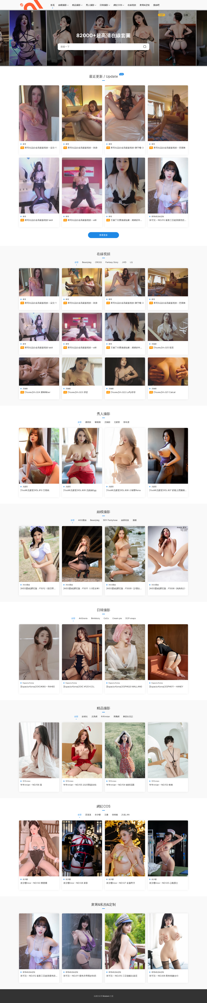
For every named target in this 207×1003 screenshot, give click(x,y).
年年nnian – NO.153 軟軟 (161, 784)
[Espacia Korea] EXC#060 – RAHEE (37, 686)
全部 (76, 262)
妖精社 (85, 716)
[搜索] (170, 15)
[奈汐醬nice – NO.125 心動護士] (168, 848)
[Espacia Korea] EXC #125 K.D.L (78, 686)
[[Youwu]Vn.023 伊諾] (82, 371)
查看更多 (103, 235)
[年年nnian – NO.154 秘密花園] (125, 750)
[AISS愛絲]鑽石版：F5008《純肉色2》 (167, 588)
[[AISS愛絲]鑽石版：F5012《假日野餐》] (39, 554)
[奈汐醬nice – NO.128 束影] (82, 848)
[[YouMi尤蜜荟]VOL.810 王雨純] (39, 456)
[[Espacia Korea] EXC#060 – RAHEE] (39, 652)
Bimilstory (95, 618)
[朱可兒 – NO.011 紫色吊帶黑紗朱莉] (82, 941)
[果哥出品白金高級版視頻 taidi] (39, 185)
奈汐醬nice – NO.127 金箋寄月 (120, 883)
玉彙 (106, 814)
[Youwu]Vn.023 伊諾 (76, 392)
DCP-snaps (130, 618)
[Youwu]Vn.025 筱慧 (162, 347)
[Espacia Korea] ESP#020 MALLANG (124, 686)
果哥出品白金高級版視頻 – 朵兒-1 (38, 147)
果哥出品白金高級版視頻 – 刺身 (80, 147)
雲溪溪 (88, 814)
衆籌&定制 (145, 5)
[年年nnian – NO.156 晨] (39, 750)
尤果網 (94, 716)
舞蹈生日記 (128, 716)
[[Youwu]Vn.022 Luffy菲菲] (125, 371)
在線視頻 (132, 5)
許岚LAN (126, 814)
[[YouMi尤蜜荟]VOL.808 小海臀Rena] (125, 456)
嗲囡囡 (98, 422)
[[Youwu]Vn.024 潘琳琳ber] (39, 371)
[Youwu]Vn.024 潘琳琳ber (35, 392)
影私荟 (126, 422)
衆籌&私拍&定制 (158, 216)
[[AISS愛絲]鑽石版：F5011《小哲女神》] (82, 554)
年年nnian (105, 716)
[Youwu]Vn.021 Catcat (162, 392)
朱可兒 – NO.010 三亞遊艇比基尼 (121, 975)
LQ (131, 262)
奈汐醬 (98, 814)
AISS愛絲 (82, 520)
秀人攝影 (90, 5)
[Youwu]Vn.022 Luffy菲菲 (121, 392)
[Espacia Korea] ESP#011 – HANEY (166, 686)
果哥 (24, 144)
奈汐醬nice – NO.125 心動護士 (163, 883)
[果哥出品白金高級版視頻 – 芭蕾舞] (168, 113)
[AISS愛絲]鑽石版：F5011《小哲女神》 (82, 588)
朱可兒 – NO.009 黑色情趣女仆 (163, 975)
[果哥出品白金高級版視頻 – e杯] (82, 185)
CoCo (106, 618)
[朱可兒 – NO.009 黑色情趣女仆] (168, 941)
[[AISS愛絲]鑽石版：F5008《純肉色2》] (168, 554)
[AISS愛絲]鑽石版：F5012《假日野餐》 (37, 588)
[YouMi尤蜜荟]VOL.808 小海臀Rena (123, 490)
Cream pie (117, 618)
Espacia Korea (28, 683)
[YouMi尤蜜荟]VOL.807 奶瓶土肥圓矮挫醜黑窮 (167, 490)
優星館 (88, 422)
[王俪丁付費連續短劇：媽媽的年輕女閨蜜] (125, 185)
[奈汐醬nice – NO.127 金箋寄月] (125, 848)
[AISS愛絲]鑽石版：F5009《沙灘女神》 (123, 588)
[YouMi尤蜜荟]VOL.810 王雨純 (34, 490)
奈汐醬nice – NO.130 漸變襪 (33, 883)
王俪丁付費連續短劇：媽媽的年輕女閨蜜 (124, 220)
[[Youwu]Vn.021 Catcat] (168, 371)
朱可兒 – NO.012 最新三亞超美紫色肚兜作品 (168, 220)
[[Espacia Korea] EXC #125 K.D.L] (82, 652)
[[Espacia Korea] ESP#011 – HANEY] (168, 652)
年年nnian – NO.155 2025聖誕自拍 (79, 784)
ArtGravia (83, 618)
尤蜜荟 (117, 422)
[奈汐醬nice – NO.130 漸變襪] (39, 848)
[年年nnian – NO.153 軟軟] (168, 750)
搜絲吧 (156, 5)
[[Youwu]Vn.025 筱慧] (168, 327)
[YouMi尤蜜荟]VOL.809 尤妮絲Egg (79, 490)
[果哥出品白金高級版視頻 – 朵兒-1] (39, 113)
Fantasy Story (111, 262)
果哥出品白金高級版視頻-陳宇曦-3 (125, 147)
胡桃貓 (115, 814)
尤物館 (154, 344)
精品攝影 (76, 5)
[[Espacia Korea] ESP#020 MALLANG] (125, 652)
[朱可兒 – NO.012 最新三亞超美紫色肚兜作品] (168, 185)
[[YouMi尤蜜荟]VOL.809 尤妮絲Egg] (82, 456)
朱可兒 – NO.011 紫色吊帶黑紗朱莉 (79, 975)
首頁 (52, 5)
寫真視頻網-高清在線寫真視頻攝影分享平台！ (31, 5)
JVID (124, 262)
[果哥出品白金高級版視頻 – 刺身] (82, 113)
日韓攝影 (104, 5)
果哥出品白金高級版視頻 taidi (37, 220)
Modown (106, 996)
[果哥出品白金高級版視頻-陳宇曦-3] (125, 113)
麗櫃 (135, 520)
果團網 (116, 716)
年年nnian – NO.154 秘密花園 (120, 784)
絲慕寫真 (125, 520)
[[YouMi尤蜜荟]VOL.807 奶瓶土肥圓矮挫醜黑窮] (168, 456)
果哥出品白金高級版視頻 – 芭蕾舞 (167, 147)
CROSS (98, 262)
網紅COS (117, 5)
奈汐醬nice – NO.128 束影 (75, 883)
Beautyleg (86, 262)
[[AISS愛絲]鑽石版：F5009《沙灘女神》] (125, 554)
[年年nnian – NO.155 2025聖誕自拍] (82, 750)
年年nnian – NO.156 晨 (31, 784)
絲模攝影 (62, 5)
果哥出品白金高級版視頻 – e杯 (80, 220)
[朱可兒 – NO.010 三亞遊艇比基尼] (125, 941)
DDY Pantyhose (110, 520)
